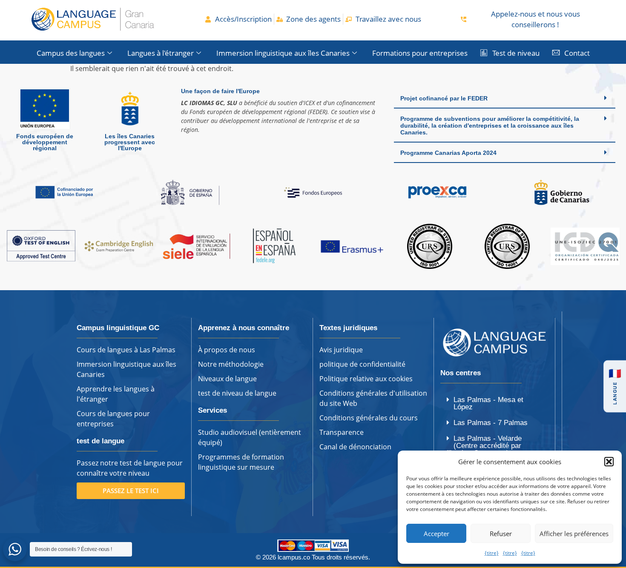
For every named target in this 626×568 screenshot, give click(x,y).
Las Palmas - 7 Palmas (491, 423)
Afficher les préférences (574, 533)
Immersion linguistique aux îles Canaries (283, 53)
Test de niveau (516, 53)
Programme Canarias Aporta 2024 (448, 152)
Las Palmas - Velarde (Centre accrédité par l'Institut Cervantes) (484, 445)
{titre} (492, 553)
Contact (577, 53)
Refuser (501, 533)
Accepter (436, 533)
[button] (609, 461)
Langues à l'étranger (160, 53)
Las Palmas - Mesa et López (488, 403)
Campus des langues (71, 53)
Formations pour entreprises (420, 53)
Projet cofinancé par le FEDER (444, 98)
